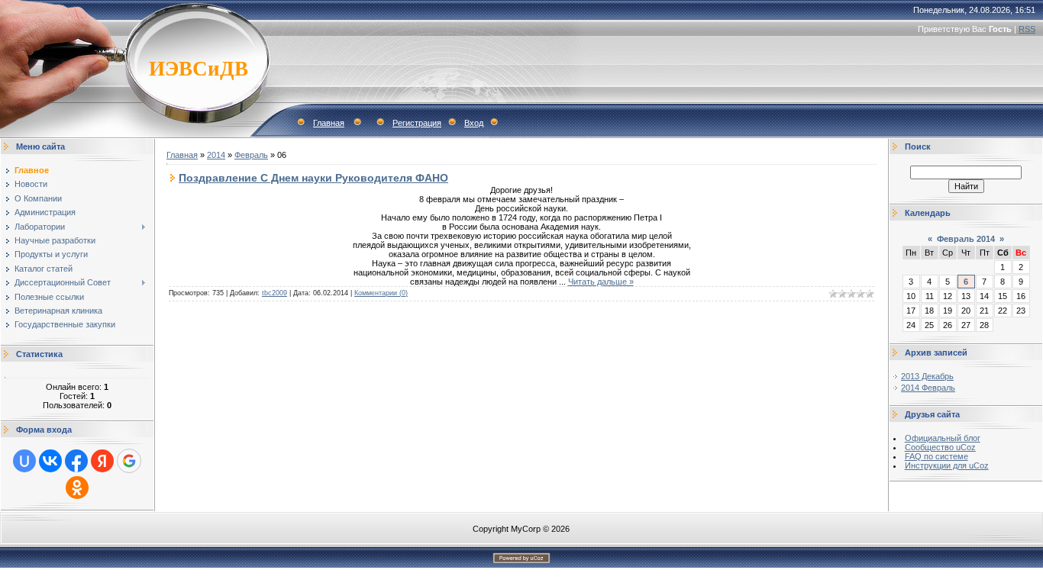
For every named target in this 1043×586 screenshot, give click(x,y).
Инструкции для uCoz (947, 465)
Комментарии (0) (381, 293)
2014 (216, 154)
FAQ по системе (936, 456)
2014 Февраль (928, 387)
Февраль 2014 (966, 238)
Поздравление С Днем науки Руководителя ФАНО (313, 178)
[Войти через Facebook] (76, 460)
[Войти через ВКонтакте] (50, 460)
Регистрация (416, 122)
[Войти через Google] (129, 461)
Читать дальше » (601, 281)
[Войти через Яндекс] (102, 460)
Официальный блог (942, 438)
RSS (1027, 29)
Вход (473, 122)
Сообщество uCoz (940, 447)
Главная (328, 122)
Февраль (251, 154)
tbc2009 (274, 293)
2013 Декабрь (927, 376)
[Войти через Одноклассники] (77, 487)
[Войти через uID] (24, 460)
